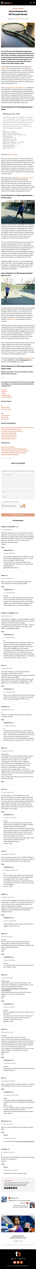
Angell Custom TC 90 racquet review (15, 87)
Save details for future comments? (11, 501)
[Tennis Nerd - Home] (11, 2)
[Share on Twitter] (5, 459)
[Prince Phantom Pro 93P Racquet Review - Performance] (18, 212)
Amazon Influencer (6, 397)
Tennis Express (5, 415)
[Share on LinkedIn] (10, 459)
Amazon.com (5, 419)
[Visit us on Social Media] (14, 1262)
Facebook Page (5, 395)
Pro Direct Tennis (6, 409)
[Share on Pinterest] (8, 459)
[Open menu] (34, 3)
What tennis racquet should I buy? (11, 429)
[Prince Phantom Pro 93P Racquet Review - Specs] (18, 131)
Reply (2, 547)
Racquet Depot (5, 407)
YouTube (3, 389)
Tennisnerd (7, 550)
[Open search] (30, 2)
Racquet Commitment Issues (10, 454)
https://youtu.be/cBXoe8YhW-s (25, 1141)
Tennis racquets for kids (8, 438)
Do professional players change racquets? (13, 452)
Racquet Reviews (18, 8)
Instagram (4, 391)
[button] (3, 1230)
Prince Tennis (13, 154)
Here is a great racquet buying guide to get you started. (17, 427)
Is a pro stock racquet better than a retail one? (15, 451)
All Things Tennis (29, 358)
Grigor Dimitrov (10, 319)
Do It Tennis (4, 417)
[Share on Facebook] (2, 459)
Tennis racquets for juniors (9, 437)
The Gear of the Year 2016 (8, 435)
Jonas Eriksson (18, 19)
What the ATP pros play (8, 447)
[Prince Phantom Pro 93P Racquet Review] (18, 291)
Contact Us (21, 1259)
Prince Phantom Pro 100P (26, 178)
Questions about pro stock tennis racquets (13, 449)
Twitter (3, 393)
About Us (13, 1259)
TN (4, 1135)
